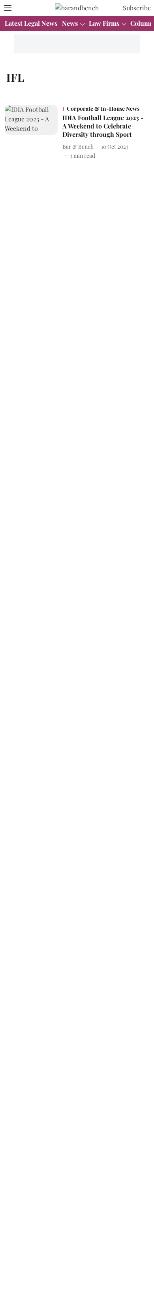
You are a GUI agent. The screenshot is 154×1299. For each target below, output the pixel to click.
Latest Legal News (31, 23)
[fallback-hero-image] (33, 132)
